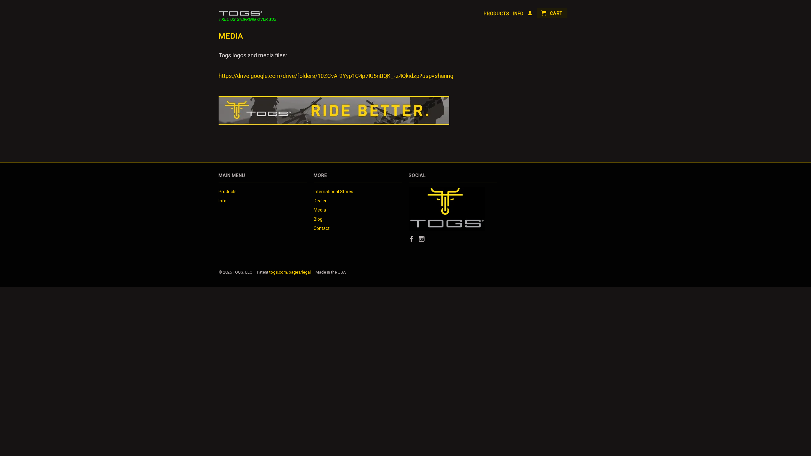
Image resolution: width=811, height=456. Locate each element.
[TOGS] (251, 13)
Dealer (320, 200)
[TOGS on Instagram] (422, 239)
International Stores (333, 191)
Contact (321, 228)
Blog (318, 219)
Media (320, 209)
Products (496, 13)
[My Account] (530, 14)
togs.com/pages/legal (290, 272)
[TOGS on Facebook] (411, 239)
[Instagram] (447, 229)
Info (518, 13)
